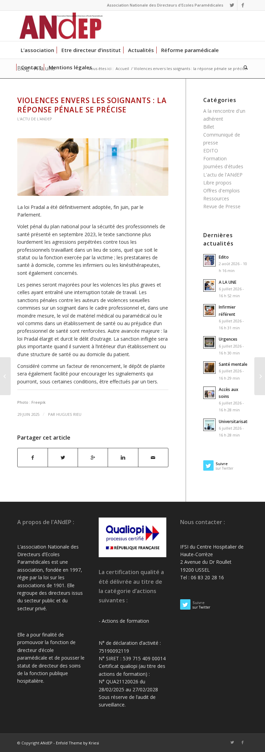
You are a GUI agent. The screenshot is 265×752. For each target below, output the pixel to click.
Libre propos (217, 182)
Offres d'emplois (221, 190)
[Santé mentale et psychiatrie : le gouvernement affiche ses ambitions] (5, 376)
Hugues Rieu (68, 414)
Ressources (216, 198)
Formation (215, 158)
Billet (208, 126)
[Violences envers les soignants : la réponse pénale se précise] (92, 166)
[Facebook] (242, 5)
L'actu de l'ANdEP (34, 118)
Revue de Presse (222, 206)
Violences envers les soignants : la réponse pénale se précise (92, 105)
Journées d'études (223, 166)
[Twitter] (232, 5)
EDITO (210, 150)
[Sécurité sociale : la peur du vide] (259, 376)
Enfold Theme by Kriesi (77, 742)
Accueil (122, 68)
